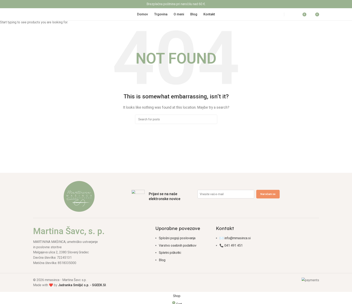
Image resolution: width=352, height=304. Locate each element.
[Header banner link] (176, 4)
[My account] (292, 14)
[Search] (276, 14)
